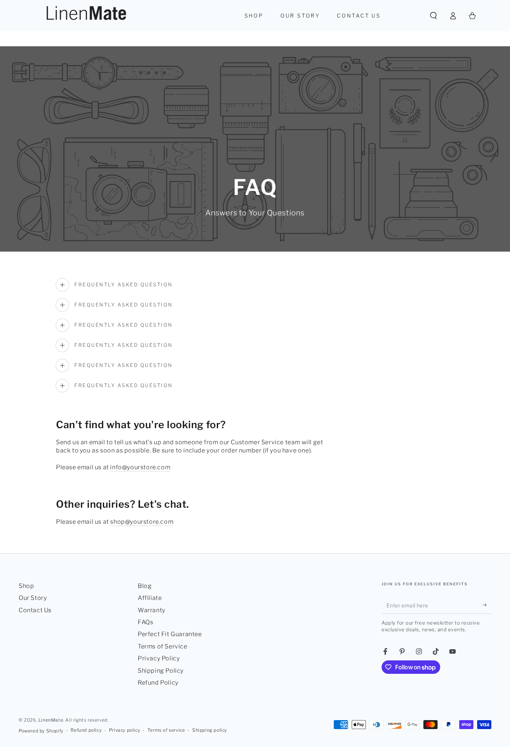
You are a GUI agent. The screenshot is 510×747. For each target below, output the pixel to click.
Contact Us (35, 610)
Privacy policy (124, 730)
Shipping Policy (161, 670)
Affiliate (150, 597)
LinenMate (50, 720)
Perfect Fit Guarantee (170, 634)
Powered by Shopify (41, 731)
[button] (433, 15)
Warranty (151, 610)
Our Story (33, 597)
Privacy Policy (159, 658)
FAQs (145, 622)
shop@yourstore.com (141, 521)
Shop (26, 585)
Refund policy (86, 730)
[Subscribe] (487, 605)
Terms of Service (162, 646)
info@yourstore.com (140, 467)
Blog (145, 585)
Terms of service (166, 730)
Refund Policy (158, 682)
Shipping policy (209, 730)
